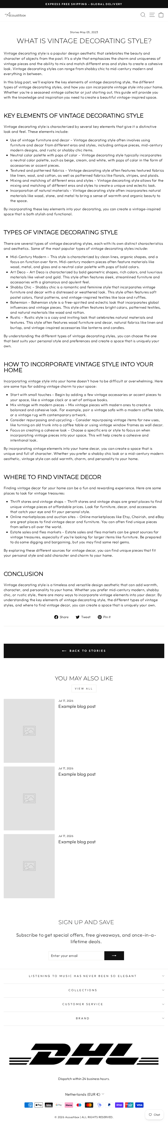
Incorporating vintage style (27, 381)
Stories (74, 32)
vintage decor (29, 488)
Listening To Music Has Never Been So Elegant (83, 976)
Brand (83, 1018)
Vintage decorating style (25, 53)
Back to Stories (87, 650)
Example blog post (77, 706)
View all (84, 688)
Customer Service (82, 1004)
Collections (83, 990)
